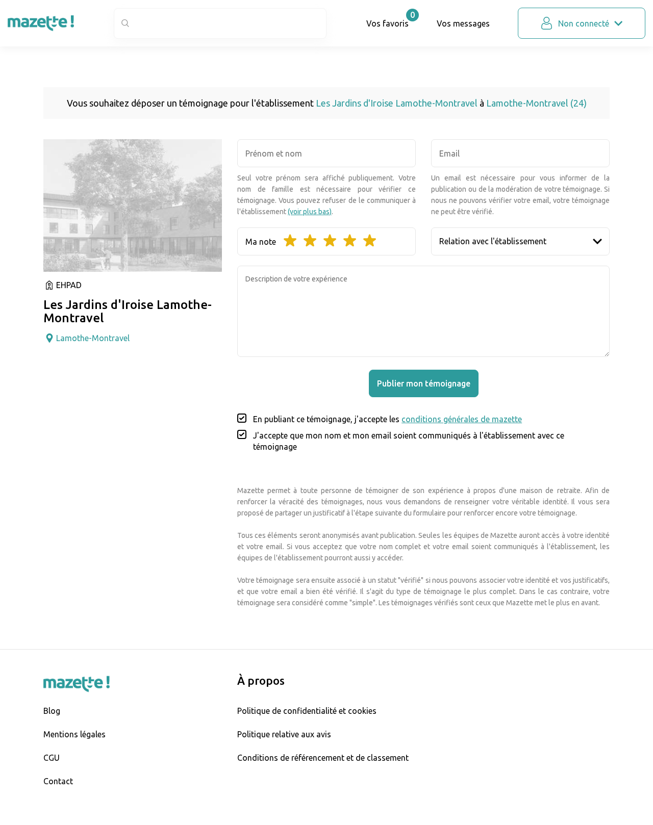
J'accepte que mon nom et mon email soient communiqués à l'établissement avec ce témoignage (408, 441)
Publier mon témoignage (423, 383)
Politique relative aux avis (284, 734)
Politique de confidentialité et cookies (306, 710)
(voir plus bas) (310, 212)
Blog (51, 710)
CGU (51, 757)
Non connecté (583, 23)
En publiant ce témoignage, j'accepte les (387, 419)
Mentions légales (74, 734)
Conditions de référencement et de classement (323, 757)
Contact (58, 781)
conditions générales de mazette (461, 419)
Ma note (260, 241)
